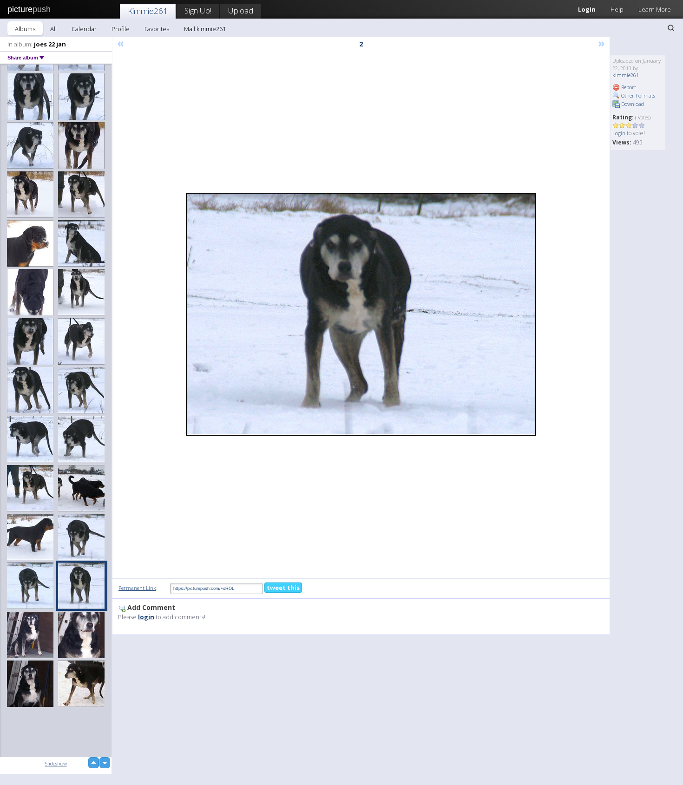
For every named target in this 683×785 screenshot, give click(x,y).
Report (628, 87)
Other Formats (637, 95)
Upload (240, 10)
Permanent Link (137, 587)
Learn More (654, 9)
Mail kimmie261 (205, 29)
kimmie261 (625, 75)
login (146, 617)
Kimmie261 (148, 11)
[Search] (670, 27)
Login (587, 9)
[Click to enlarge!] (361, 314)
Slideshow (56, 763)
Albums (25, 29)
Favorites (156, 29)
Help (617, 9)
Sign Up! (197, 10)
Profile (121, 29)
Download (632, 103)
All (53, 29)
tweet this (283, 587)
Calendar (84, 29)
